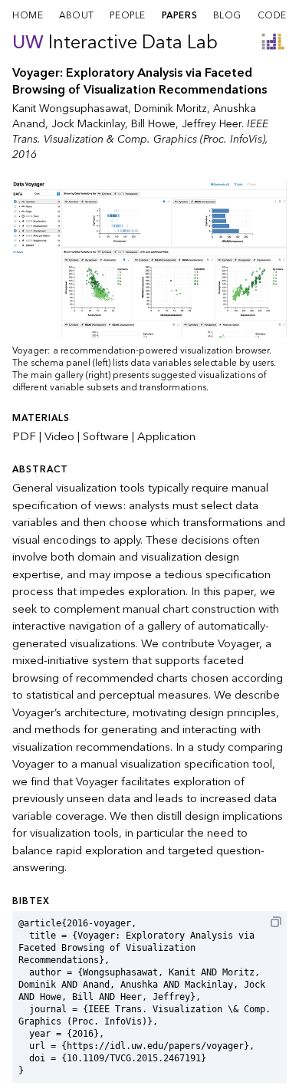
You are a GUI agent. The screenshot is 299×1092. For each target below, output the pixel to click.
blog (227, 15)
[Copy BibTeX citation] (276, 922)
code (272, 15)
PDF (24, 436)
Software (106, 436)
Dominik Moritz (170, 108)
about (76, 15)
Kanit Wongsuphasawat (70, 108)
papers (180, 15)
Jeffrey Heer (212, 124)
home (27, 15)
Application (166, 436)
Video (59, 436)
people (128, 15)
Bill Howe (153, 124)
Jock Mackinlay (88, 124)
